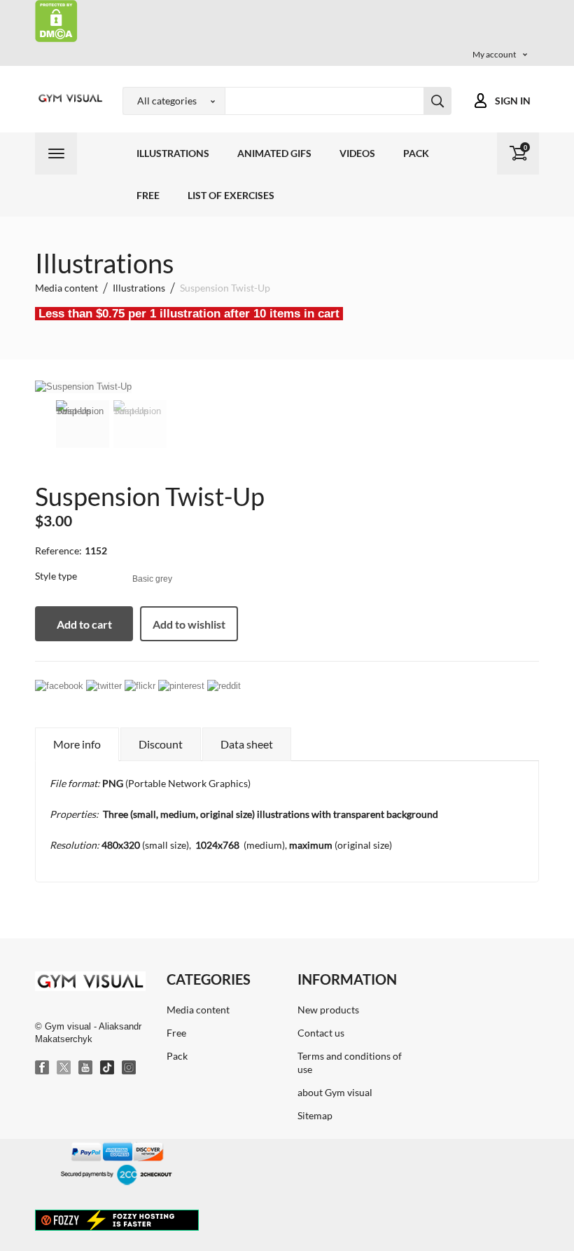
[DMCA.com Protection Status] (56, 20)
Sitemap (315, 1115)
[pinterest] (181, 686)
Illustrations (172, 153)
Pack (416, 153)
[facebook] (59, 686)
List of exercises (231, 195)
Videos (357, 153)
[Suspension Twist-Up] (82, 424)
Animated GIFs (274, 153)
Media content (198, 1010)
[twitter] (104, 686)
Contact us (321, 1033)
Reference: (58, 550)
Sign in (513, 101)
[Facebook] (42, 1068)
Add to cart (84, 624)
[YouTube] (86, 1068)
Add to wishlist (189, 624)
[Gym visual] (68, 98)
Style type (57, 576)
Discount (161, 744)
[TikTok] (107, 1068)
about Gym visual (335, 1092)
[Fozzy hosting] (117, 1219)
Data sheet (246, 744)
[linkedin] (140, 686)
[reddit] (224, 686)
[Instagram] (129, 1068)
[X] (64, 1068)
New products (328, 1010)
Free (148, 195)
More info (77, 744)
